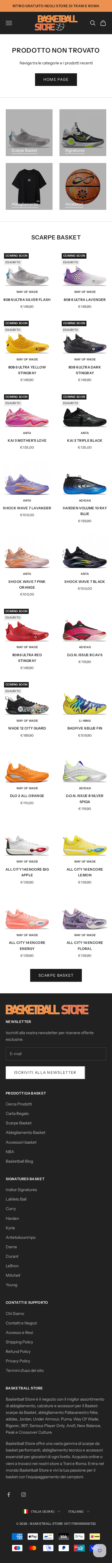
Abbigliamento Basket (25, 1132)
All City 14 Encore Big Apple (27, 872)
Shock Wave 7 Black (84, 581)
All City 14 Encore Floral (85, 945)
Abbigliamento (24, 204)
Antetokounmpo (21, 1237)
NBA (10, 1151)
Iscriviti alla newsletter (45, 1072)
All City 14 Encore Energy (27, 945)
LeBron (12, 1265)
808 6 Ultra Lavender (85, 299)
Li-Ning (85, 721)
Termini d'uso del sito (25, 1370)
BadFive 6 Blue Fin (84, 728)
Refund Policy (18, 1351)
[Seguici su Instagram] (23, 1494)
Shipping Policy (19, 1342)
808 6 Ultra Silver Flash (27, 299)
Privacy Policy (18, 1361)
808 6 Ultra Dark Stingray (85, 370)
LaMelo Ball (16, 1199)
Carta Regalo (17, 1113)
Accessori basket (21, 1142)
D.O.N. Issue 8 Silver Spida (85, 799)
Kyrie (10, 1227)
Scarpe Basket (24, 150)
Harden (12, 1218)
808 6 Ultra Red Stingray (27, 658)
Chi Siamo (15, 1313)
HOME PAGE (56, 79)
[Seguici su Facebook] (8, 1494)
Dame (11, 1246)
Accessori (74, 204)
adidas (85, 500)
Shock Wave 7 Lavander (27, 508)
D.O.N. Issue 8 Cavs (85, 655)
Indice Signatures (21, 1189)
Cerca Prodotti (19, 1104)
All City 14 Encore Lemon (85, 872)
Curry (11, 1208)
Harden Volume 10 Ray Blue (85, 511)
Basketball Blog (19, 1161)
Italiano (76, 1512)
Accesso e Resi (19, 1332)
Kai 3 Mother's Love (27, 440)
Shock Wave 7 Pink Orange (27, 584)
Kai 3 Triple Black (85, 440)
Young (11, 1284)
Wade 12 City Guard (27, 728)
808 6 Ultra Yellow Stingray (27, 370)
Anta (27, 433)
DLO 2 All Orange (27, 796)
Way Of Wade (27, 292)
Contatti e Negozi (21, 1323)
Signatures (75, 150)
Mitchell (13, 1275)
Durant (12, 1256)
